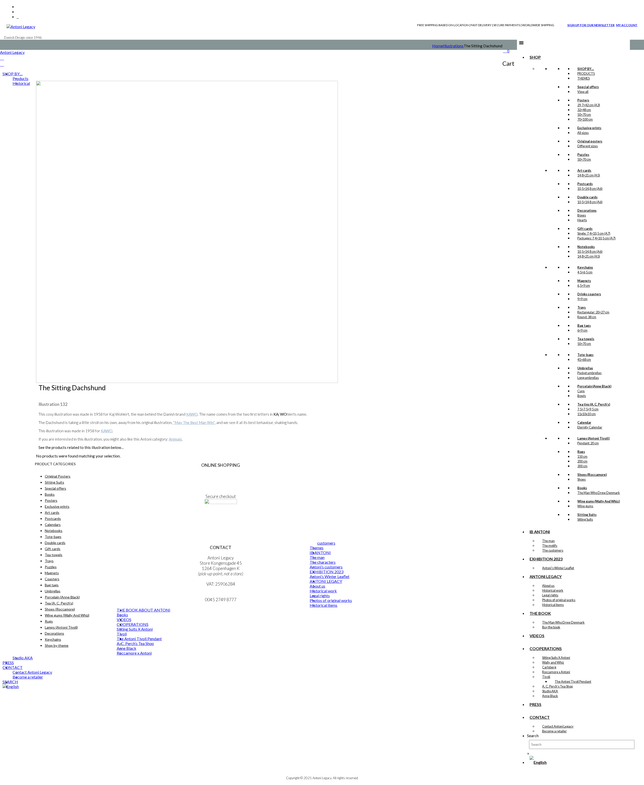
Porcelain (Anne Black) (62, 597)
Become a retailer (554, 731)
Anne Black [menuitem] (126, 648)
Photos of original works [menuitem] (331, 600)
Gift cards (52, 549)
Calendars (53, 524)
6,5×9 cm (583, 285)
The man (548, 541)
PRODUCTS (586, 74)
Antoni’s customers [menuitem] (326, 566)
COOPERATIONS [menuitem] (132, 624)
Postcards (53, 518)
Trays (49, 561)
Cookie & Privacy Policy (220, 486)
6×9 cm (582, 330)
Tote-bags (53, 536)
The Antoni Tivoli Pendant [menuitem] (139, 638)
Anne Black (550, 696)
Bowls (581, 396)
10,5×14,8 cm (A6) (589, 189)
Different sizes (587, 146)
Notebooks (53, 530)
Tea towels (53, 555)
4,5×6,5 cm (584, 272)
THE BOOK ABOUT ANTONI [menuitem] (143, 610)
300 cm (582, 466)
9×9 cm (582, 299)
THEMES (583, 78)
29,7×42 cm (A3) (588, 105)
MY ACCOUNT (626, 25)
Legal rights (550, 595)
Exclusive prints (57, 506)
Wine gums (585, 506)
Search (533, 735)
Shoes (581, 479)
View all (582, 92)
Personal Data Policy (220, 480)
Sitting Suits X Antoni (556, 658)
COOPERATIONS (546, 648)
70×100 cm (585, 119)
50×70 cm (584, 115)
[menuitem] (11, 686)
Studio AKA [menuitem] (23, 657)
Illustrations (453, 45)
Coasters (52, 579)
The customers (552, 550)
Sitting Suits (585, 519)
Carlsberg (549, 667)
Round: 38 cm (586, 317)
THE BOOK (540, 613)
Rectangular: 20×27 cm (593, 312)
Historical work (552, 590)
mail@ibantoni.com (220, 594)
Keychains (53, 639)
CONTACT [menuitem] (13, 667)
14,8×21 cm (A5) (588, 175)
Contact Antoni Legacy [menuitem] (32, 672)
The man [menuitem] (317, 557)
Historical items (553, 605)
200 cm (582, 461)
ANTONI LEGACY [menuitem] (326, 581)
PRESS (535, 704)
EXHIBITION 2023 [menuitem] (326, 571)
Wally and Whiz (553, 662)
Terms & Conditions (221, 475)
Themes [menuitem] (317, 547)
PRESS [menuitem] (8, 662)
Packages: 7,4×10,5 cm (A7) (596, 238)
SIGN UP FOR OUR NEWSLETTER (591, 25)
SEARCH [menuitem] (10, 681)
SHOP (535, 57)
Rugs (49, 621)
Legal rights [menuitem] (320, 595)
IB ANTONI (540, 531)
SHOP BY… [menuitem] (13, 73)
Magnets (52, 573)
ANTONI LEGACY (546, 576)
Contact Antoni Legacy (558, 726)
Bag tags (52, 585)
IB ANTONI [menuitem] (320, 552)
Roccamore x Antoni (556, 672)
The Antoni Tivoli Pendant (573, 682)
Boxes (581, 215)
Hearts (582, 220)
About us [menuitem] (317, 586)
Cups (581, 391)
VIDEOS (537, 635)
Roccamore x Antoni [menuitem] (134, 653)
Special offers (55, 488)
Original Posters (57, 476)
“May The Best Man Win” (194, 422)
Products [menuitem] (20, 78)
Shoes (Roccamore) (60, 609)
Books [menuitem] (122, 614)
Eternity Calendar (589, 427)
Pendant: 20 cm (588, 443)
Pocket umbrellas (589, 373)
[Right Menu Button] (2, 58)
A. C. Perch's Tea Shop (557, 686)
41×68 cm (584, 360)
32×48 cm (584, 110)
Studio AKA (550, 691)
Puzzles (51, 567)
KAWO (192, 414)
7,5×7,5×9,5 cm (587, 409)
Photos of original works (558, 600)
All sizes (583, 133)
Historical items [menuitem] (323, 605)
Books (50, 494)
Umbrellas (52, 591)
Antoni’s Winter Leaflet (558, 568)
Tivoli (546, 677)
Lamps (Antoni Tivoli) (61, 627)
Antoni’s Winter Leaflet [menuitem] (329, 576)
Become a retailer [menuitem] (28, 676)
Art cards (52, 512)
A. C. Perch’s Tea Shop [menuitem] (135, 643)
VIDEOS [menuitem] (124, 619)
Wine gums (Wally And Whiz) (67, 615)
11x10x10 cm (586, 414)
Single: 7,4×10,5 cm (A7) (593, 233)
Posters (51, 500)
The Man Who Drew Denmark (598, 493)
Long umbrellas (588, 378)
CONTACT (540, 717)
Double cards (55, 543)
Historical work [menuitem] (323, 590)
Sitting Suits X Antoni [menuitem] (135, 629)
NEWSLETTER (220, 518)
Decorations (54, 633)
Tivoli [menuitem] (122, 633)
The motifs (549, 546)
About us (548, 586)
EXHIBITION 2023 (546, 558)
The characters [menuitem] (323, 562)
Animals (175, 439)
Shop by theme (56, 645)
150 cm (582, 456)
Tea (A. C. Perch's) (59, 603)
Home (437, 45)
